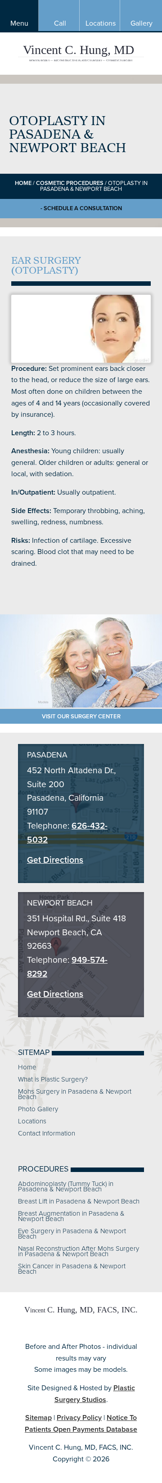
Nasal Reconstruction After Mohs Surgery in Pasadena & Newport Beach (78, 1251)
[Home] (81, 1314)
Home (23, 183)
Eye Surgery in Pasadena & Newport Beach (72, 1233)
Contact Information (46, 1133)
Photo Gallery (38, 1109)
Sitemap (38, 1417)
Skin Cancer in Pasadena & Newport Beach (72, 1268)
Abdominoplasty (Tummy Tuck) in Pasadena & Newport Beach (65, 1186)
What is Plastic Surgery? (53, 1079)
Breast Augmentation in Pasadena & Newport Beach (71, 1216)
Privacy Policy (79, 1417)
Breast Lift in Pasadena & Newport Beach (79, 1201)
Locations (32, 1121)
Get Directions (55, 859)
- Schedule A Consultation (81, 208)
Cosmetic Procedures (70, 183)
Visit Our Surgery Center (81, 716)
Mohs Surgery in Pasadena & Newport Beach (74, 1094)
